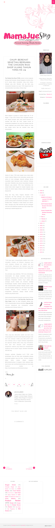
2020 (41, 230)
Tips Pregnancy (11, 509)
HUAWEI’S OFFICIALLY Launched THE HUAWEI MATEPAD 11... (47, 199)
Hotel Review (10, 492)
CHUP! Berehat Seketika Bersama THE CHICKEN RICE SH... (47, 205)
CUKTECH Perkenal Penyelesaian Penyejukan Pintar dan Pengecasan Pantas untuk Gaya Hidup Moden (45, 306)
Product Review (13, 501)
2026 (41, 190)
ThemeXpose (13, 525)
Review (10, 507)
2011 (41, 250)
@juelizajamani (49, 97)
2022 (41, 225)
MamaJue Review (15, 496)
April (42, 216)
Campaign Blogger (9, 486)
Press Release (10, 498)
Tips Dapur (18, 507)
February (43, 218)
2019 (41, 232)
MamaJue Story (50, 94)
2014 (41, 243)
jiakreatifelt (23, 525)
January (43, 221)
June (42, 195)
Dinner (13, 488)
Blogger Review (10, 485)
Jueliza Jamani (18, 392)
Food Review (17, 490)
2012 (41, 247)
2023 (41, 223)
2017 (41, 236)
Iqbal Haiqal (18, 492)
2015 (41, 241)
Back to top (48, 525)
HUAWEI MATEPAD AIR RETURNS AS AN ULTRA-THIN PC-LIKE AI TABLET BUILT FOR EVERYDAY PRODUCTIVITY (46, 328)
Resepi (12, 503)
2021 (41, 227)
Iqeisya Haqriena (11, 494)
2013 (41, 245)
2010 (41, 252)
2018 (41, 234)
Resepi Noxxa (16, 505)
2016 (41, 239)
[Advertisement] (27, 13)
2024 (41, 192)
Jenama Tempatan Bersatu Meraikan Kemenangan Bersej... (47, 212)
